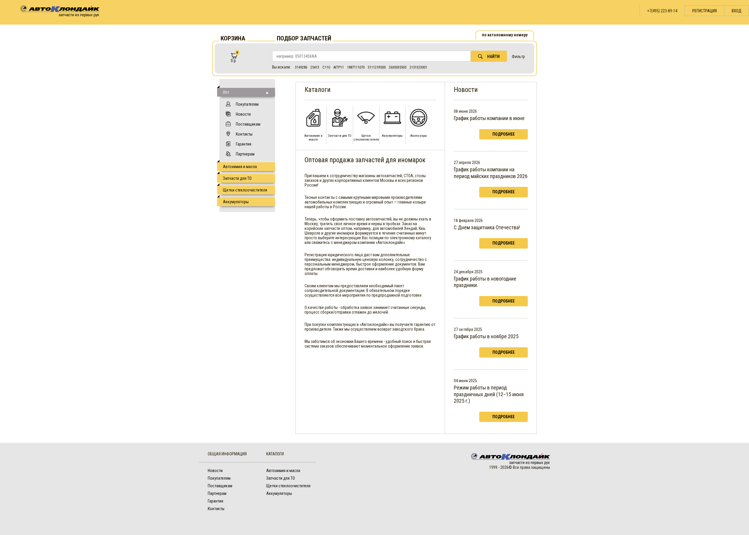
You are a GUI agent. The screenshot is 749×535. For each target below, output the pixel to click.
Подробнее (503, 134)
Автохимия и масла (240, 166)
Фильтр (518, 56)
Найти (493, 56)
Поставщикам (248, 124)
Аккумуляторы (236, 201)
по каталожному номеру (505, 35)
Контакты (244, 134)
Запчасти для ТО (237, 178)
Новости (243, 114)
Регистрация (704, 10)
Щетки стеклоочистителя (245, 190)
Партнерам (245, 154)
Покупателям (247, 104)
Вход (736, 10)
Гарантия (243, 144)
